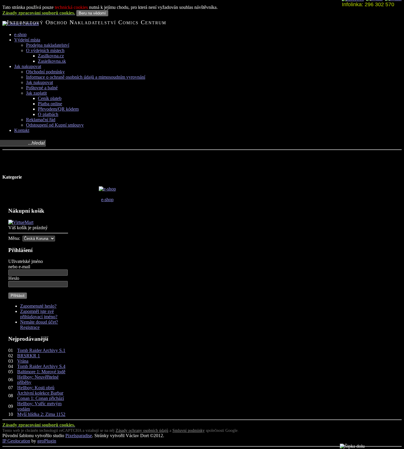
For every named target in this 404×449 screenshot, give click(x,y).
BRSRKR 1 (28, 355)
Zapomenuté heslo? (38, 306)
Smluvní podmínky (188, 430)
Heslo (13, 278)
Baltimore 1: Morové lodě (41, 371)
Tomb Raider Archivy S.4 (41, 366)
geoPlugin (46, 440)
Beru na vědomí (92, 13)
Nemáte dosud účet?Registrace (39, 324)
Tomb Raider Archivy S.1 (41, 350)
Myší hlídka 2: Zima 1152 (41, 414)
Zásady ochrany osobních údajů (142, 430)
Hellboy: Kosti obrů (35, 387)
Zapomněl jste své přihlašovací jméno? (38, 314)
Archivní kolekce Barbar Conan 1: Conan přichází (40, 395)
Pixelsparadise (78, 435)
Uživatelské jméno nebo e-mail (25, 264)
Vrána (22, 361)
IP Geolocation (16, 440)
